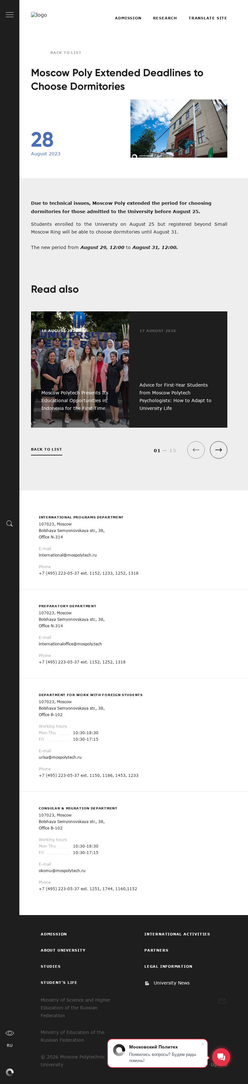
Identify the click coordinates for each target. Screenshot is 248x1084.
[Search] (10, 523)
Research (165, 18)
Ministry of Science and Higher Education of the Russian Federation (75, 1007)
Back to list (66, 52)
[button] (218, 450)
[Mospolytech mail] (222, 1001)
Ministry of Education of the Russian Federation (72, 1036)
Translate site (208, 18)
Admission (128, 18)
